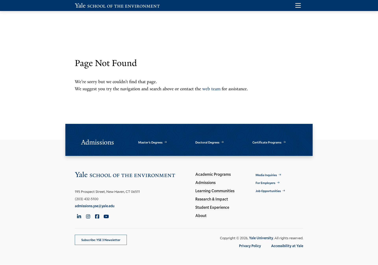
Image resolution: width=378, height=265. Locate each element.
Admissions (205, 182)
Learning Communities (214, 190)
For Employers (265, 183)
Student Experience (212, 207)
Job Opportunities (268, 191)
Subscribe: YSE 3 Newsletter (100, 240)
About (201, 215)
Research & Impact (211, 199)
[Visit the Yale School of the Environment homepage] (117, 6)
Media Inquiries (266, 175)
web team (211, 89)
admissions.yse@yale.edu (94, 205)
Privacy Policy (250, 245)
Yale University (261, 238)
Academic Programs (213, 174)
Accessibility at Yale (287, 245)
